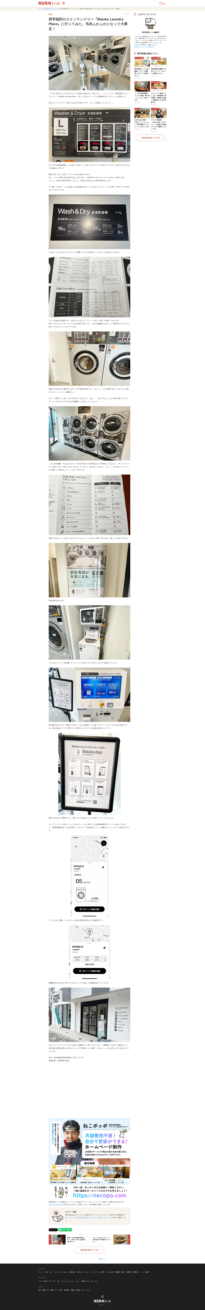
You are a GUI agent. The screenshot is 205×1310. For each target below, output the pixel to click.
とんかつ (65, 1272)
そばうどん (80, 1272)
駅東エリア (54, 1290)
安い (58, 1281)
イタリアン (58, 1272)
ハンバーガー (94, 1272)
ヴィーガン (94, 1281)
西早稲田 (66, 1290)
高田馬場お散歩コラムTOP (90, 1250)
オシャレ (70, 1281)
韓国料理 (117, 1272)
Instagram (138, 45)
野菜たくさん (85, 1281)
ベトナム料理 (110, 1272)
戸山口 (60, 1290)
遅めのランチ (48, 1281)
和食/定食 (72, 1272)
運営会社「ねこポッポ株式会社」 (145, 47)
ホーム (102, 1259)
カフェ (86, 1272)
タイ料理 (101, 1272)
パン (142, 1272)
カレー (51, 1272)
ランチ (40, 1281)
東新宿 (78, 1290)
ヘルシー (77, 1281)
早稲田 (73, 1290)
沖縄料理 (128, 1272)
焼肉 (123, 1272)
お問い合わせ (157, 42)
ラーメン (41, 1272)
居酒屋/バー (136, 1272)
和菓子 (147, 1272)
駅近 (39, 1290)
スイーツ (64, 1281)
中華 (46, 1272)
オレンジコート (86, 1290)
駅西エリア (46, 1290)
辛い (54, 1281)
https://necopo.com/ (55, 1204)
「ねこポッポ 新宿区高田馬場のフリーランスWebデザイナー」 (89, 1217)
